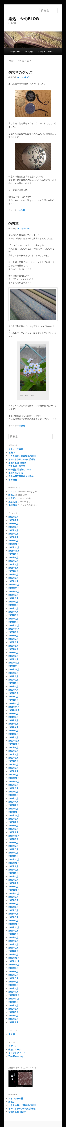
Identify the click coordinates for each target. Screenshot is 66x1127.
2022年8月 (13, 676)
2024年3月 (13, 615)
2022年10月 (13, 669)
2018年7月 (13, 822)
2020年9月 (13, 747)
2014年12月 (13, 923)
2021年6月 (13, 723)
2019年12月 (13, 777)
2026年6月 (13, 523)
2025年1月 (13, 581)
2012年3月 (13, 1018)
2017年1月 (13, 855)
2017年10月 (13, 835)
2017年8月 (13, 842)
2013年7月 (13, 974)
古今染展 (12, 479)
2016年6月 (13, 873)
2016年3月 (13, 879)
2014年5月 (13, 940)
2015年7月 (13, 903)
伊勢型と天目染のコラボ (19, 469)
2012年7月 (13, 1005)
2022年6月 (13, 683)
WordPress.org (15, 1056)
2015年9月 (13, 896)
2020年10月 (13, 744)
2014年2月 (13, 951)
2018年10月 (13, 815)
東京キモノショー (16, 472)
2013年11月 (13, 961)
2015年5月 (13, 910)
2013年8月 (13, 971)
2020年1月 (13, 774)
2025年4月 (13, 571)
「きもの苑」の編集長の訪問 (22, 455)
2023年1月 (13, 659)
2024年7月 (13, 601)
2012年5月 (13, 1012)
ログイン (12, 1045)
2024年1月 (13, 621)
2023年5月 (13, 645)
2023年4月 (13, 649)
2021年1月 (13, 737)
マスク (11, 491)
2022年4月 (13, 689)
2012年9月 (13, 1001)
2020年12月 (13, 740)
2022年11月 (13, 665)
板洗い (11, 452)
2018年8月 (13, 818)
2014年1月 (13, 954)
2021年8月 (13, 716)
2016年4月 (13, 876)
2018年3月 (13, 828)
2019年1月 (13, 808)
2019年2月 (13, 805)
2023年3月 (13, 652)
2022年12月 (13, 662)
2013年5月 (13, 978)
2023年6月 (13, 642)
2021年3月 (13, 730)
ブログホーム (15, 51)
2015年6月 (13, 906)
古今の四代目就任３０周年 (20, 476)
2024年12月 (13, 584)
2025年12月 (13, 543)
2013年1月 (13, 991)
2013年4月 (13, 981)
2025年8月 (13, 557)
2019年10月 (13, 781)
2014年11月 (13, 927)
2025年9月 (13, 554)
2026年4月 (13, 530)
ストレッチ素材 (15, 449)
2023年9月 (13, 632)
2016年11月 (13, 859)
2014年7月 (13, 937)
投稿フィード (14, 1049)
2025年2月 (13, 577)
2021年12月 (13, 703)
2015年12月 (13, 890)
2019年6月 (13, 794)
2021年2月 (13, 733)
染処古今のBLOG (23, 18)
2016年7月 (13, 869)
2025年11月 (13, 547)
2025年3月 (13, 574)
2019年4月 (13, 801)
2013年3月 (13, 984)
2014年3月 (13, 947)
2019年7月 (13, 791)
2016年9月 (13, 866)
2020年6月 (13, 757)
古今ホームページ (45, 51)
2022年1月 (13, 700)
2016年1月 (13, 886)
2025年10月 (13, 550)
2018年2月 (13, 832)
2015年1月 (13, 920)
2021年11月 (13, 706)
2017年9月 (13, 839)
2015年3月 (13, 917)
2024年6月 (13, 604)
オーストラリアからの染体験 (22, 459)
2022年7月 (13, 679)
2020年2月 (13, 771)
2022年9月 (13, 672)
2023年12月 (13, 625)
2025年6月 (13, 564)
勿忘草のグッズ (20, 72)
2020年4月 (13, 764)
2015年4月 (13, 913)
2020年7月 (13, 754)
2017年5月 (13, 849)
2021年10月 (13, 710)
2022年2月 (13, 696)
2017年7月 (13, 845)
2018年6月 (13, 825)
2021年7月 (13, 720)
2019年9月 (13, 784)
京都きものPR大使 (17, 462)
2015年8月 (13, 900)
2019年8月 (13, 788)
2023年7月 (13, 638)
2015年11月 (13, 893)
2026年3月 (13, 533)
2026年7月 (13, 520)
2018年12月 (13, 811)
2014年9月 (13, 930)
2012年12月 (13, 995)
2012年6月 (13, 1008)
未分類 (22, 210)
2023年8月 (13, 635)
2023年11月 (13, 628)
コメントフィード (16, 1052)
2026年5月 (13, 526)
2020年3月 (13, 767)
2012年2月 (13, 1022)
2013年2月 (13, 988)
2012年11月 (13, 998)
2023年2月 (13, 655)
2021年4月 (13, 727)
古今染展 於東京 (16, 466)
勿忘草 (13, 223)
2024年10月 (13, 591)
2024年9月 (13, 594)
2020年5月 (13, 761)
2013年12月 (13, 957)
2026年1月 (13, 540)
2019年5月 (13, 798)
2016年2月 (13, 883)
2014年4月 (13, 944)
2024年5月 (13, 608)
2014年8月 (13, 934)
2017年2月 (13, 852)
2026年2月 (13, 537)
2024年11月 (13, 587)
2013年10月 (13, 964)
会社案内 (29, 51)
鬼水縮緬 (12, 501)
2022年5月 (13, 686)
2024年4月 (13, 611)
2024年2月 (13, 618)
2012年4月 (13, 1015)
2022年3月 (13, 693)
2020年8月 (13, 750)
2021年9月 (13, 713)
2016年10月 (13, 862)
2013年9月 (13, 967)
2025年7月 (13, 560)
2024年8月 (13, 598)
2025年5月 (13, 567)
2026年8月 (13, 516)
